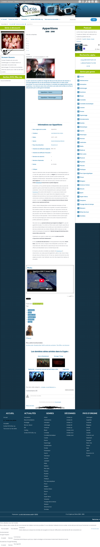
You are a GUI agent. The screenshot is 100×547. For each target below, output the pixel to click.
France (88, 445)
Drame (52, 141)
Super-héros (47, 496)
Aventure (46, 427)
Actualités (6, 423)
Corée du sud (90, 435)
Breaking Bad (37, 345)
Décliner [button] (10, 538)
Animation (46, 422)
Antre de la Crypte (38, 303)
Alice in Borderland (43, 356)
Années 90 (69, 427)
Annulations (27, 417)
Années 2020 (70, 435)
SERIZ (36, 514)
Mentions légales (19, 1)
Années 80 (69, 425)
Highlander (66, 369)
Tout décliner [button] (14, 528)
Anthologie (47, 425)
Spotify (84, 39)
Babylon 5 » (52, 387)
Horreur (46, 458)
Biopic (45, 430)
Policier (46, 476)
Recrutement (28, 1)
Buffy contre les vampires (49, 345)
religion (30, 322)
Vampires (46, 499)
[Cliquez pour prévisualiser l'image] (40, 68)
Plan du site (37, 1)
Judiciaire (46, 461)
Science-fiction (48, 489)
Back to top (95, 519)
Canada (88, 432)
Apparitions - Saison (46, 92)
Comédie (46, 432)
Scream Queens (8, 57)
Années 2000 (31, 315)
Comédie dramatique (49, 435)
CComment (58, 402)
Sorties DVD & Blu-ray (9, 426)
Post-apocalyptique (49, 481)
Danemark (89, 438)
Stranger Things (58, 356)
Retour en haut (30, 405)
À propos (10, 1)
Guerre (46, 453)
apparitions (31, 319)
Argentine (89, 420)
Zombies (46, 509)
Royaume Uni (54, 144)
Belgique (88, 425)
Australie (88, 422)
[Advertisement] (50, 111)
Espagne (88, 440)
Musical (46, 471)
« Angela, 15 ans (44, 387)
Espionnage (47, 443)
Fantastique (57, 141)
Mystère (46, 473)
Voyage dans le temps (50, 501)
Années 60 (69, 420)
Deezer (88, 39)
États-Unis (89, 443)
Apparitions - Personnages (48, 97)
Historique (47, 455)
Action (45, 417)
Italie (87, 448)
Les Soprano (65, 345)
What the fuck (48, 507)
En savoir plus (95, 528)
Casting (26, 430)
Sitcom (46, 491)
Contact (4, 1)
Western (46, 504)
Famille (46, 448)
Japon (88, 450)
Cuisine (46, 438)
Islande (88, 430)
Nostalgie (26, 422)
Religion (62, 141)
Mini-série (46, 468)
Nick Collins (60, 133)
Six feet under (29, 345)
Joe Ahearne (54, 133)
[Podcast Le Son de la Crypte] (89, 2)
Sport (45, 494)
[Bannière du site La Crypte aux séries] (50, 10)
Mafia (45, 463)
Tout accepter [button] (5, 528)
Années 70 (69, 422)
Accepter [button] (3, 538)
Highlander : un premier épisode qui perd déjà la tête (43, 369)
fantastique (39, 182)
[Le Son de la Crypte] (92, 2)
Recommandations (29, 420)
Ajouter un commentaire (69, 389)
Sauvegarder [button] (17, 544)
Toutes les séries (10, 420)
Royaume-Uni (90, 453)
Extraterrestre (47, 445)
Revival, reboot (28, 425)
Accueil (5, 417)
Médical (46, 466)
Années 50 (69, 417)
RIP (25, 427)
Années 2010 (70, 432)
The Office (59, 345)
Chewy (28, 338)
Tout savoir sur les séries (10, 428)
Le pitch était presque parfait (26, 514)
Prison (45, 484)
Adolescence (47, 420)
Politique (46, 478)
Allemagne (89, 417)
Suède (88, 455)
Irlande (88, 427)
